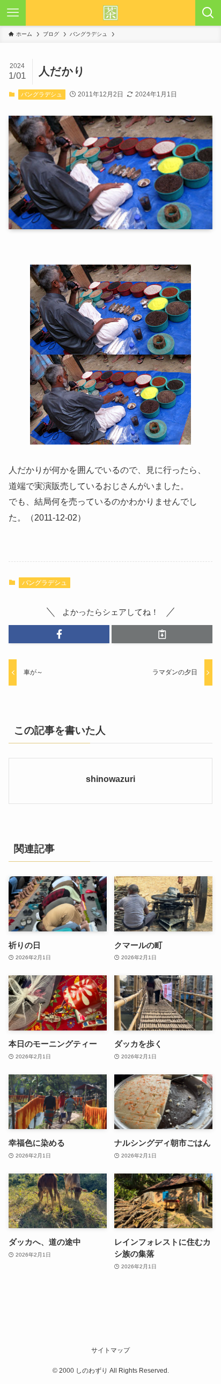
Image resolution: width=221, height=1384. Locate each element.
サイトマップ (110, 1350)
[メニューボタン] (13, 13)
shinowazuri (110, 779)
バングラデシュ (41, 94)
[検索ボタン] (208, 13)
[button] (59, 634)
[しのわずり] (110, 13)
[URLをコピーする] (162, 634)
